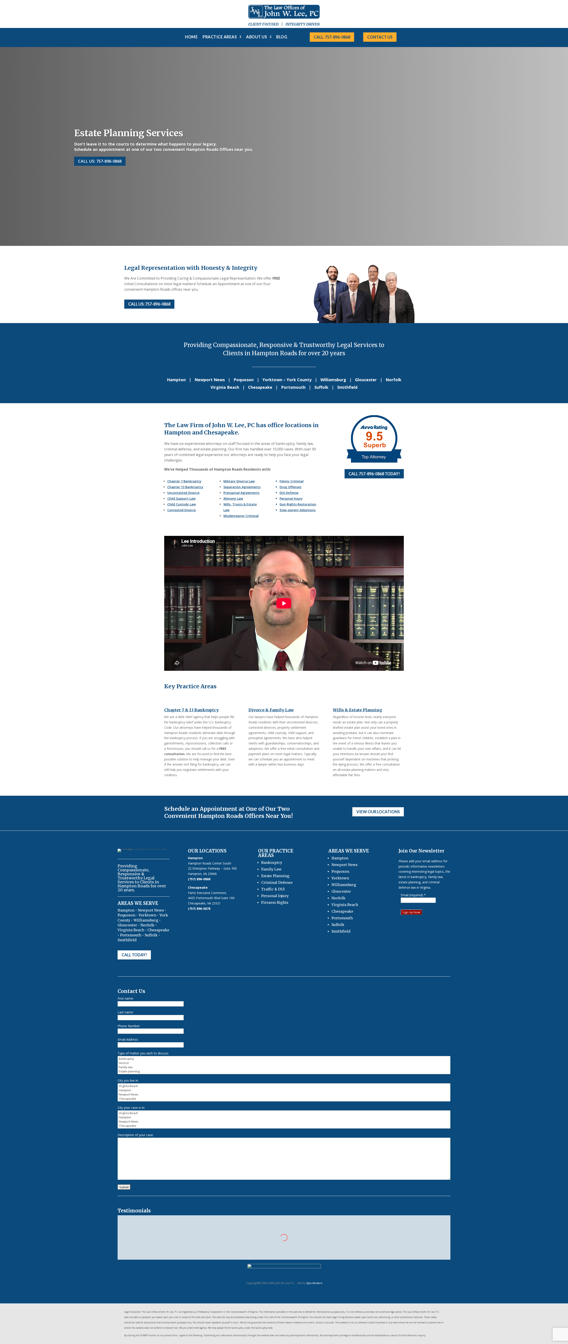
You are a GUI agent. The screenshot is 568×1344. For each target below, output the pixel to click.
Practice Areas (220, 37)
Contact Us (379, 37)
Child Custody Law (181, 504)
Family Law (271, 869)
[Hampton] (284, 1090)
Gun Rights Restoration (298, 504)
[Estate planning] (284, 1071)
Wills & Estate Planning (357, 709)
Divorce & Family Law (271, 709)
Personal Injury (291, 498)
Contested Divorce (181, 510)
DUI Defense (289, 493)
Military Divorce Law (239, 481)
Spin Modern (314, 1283)
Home (191, 37)
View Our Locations (378, 811)
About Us (256, 37)
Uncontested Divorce (183, 493)
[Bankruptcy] (284, 1059)
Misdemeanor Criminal (241, 516)
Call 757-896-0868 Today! (374, 473)
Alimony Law (233, 498)
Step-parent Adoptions (298, 510)
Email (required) (413, 895)
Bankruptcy (271, 862)
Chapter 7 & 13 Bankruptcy (191, 709)
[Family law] (284, 1067)
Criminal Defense (277, 882)
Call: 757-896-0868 (332, 37)
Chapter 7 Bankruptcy (184, 481)
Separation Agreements (241, 487)
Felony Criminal (292, 481)
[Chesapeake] (284, 1099)
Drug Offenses (290, 487)
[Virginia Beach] (284, 1086)
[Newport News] (284, 1094)
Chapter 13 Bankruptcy (185, 487)
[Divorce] (284, 1063)
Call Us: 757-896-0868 (100, 161)
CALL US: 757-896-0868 (149, 304)
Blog (281, 37)
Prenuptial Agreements (241, 493)
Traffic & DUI (273, 889)
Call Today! (134, 954)
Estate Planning (275, 876)
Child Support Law (181, 498)
